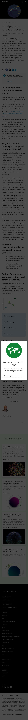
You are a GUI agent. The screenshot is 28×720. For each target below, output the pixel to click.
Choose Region (8, 376)
